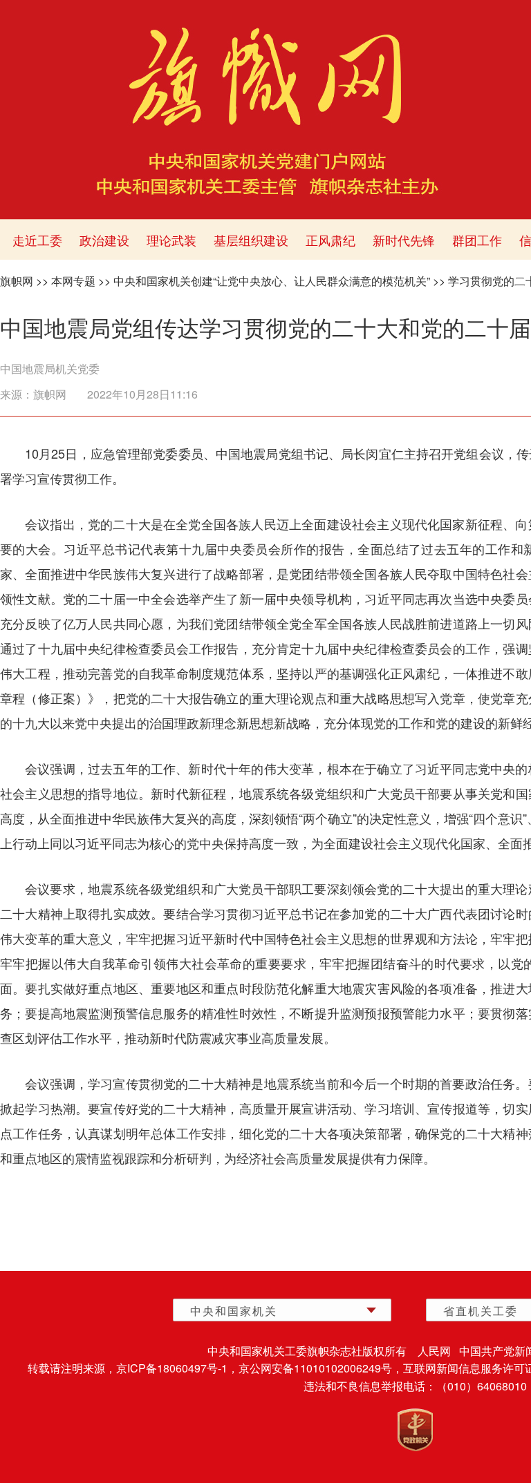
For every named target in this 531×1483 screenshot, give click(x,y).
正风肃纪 (330, 240)
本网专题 (73, 281)
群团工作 (477, 240)
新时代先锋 (404, 240)
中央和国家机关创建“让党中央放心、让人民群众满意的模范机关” (271, 281)
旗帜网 (16, 281)
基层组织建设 (251, 240)
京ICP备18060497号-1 (171, 1368)
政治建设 (104, 240)
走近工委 (37, 240)
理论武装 (171, 240)
